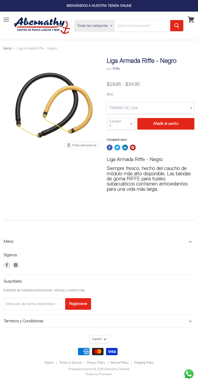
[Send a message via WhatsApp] (189, 374)
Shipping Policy (144, 362)
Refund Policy (119, 362)
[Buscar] (176, 25)
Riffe (116, 69)
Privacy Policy (96, 362)
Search (49, 362)
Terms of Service (70, 362)
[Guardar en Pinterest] (133, 147)
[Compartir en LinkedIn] (125, 147)
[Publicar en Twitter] (117, 147)
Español (96, 339)
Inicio (8, 48)
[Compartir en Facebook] (110, 147)
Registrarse (78, 304)
